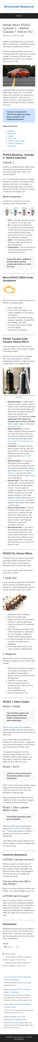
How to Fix (12, 138)
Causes (10, 136)
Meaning (11, 131)
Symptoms (12, 134)
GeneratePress (19, 1039)
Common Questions (15, 143)
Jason (6, 977)
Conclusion (12, 146)
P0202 (32, 476)
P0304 (22, 829)
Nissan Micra (10, 954)
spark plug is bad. (14, 426)
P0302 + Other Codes (16, 141)
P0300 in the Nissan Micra (13, 727)
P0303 (16, 829)
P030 (9, 829)
